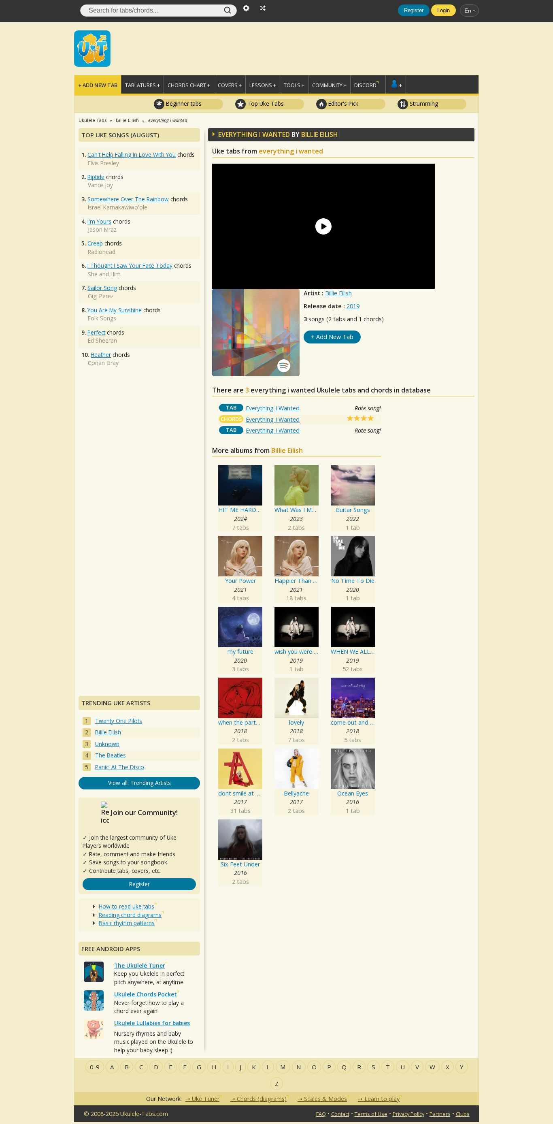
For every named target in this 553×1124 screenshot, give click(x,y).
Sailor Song (102, 288)
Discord (365, 85)
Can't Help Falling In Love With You (131, 154)
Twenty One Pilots (118, 721)
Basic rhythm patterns (127, 923)
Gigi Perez (101, 296)
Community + (329, 85)
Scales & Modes (325, 1099)
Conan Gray (103, 363)
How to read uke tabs (126, 906)
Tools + (294, 85)
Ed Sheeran (102, 340)
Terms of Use (371, 1114)
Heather (101, 354)
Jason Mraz (102, 229)
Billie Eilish (338, 293)
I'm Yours (99, 221)
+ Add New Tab (97, 85)
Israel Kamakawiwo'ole (117, 207)
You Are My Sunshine (114, 310)
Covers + (230, 85)
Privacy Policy (408, 1114)
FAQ (321, 1114)
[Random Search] (262, 7)
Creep (95, 243)
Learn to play (382, 1099)
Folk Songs (102, 318)
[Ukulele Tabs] (92, 47)
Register (413, 10)
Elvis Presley (103, 163)
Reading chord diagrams (130, 915)
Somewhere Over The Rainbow (128, 199)
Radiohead (101, 252)
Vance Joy (100, 185)
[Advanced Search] (246, 7)
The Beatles (110, 755)
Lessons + (262, 85)
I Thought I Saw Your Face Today (129, 265)
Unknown (107, 744)
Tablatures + (142, 85)
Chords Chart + (189, 85)
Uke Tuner (205, 1099)
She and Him (104, 274)
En (467, 10)
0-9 (95, 1067)
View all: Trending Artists (139, 783)
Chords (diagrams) (262, 1099)
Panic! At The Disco (119, 767)
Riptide (95, 177)
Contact (340, 1114)
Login (443, 10)
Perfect (96, 332)
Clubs (463, 1114)
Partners (440, 1114)
